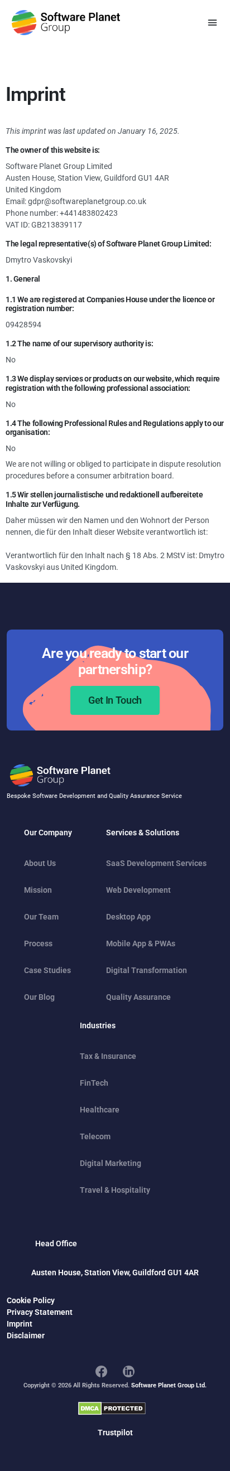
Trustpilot (115, 1432)
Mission (38, 889)
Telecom (95, 1136)
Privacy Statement (40, 1312)
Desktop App (128, 916)
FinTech (94, 1082)
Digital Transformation (146, 970)
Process (38, 943)
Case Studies (47, 970)
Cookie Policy (31, 1300)
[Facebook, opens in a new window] (101, 1371)
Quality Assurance (138, 997)
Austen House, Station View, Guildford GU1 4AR (115, 1272)
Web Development (138, 889)
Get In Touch (115, 700)
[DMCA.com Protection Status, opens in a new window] (112, 1408)
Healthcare (99, 1109)
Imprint (19, 1323)
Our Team (41, 916)
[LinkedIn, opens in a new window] (128, 1371)
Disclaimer (26, 1335)
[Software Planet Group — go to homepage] (66, 22)
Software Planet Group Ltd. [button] (169, 1385)
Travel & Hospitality (115, 1189)
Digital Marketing (110, 1163)
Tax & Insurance (108, 1056)
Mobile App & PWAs (140, 943)
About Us (40, 863)
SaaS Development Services (156, 863)
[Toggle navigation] (212, 22)
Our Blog (39, 997)
